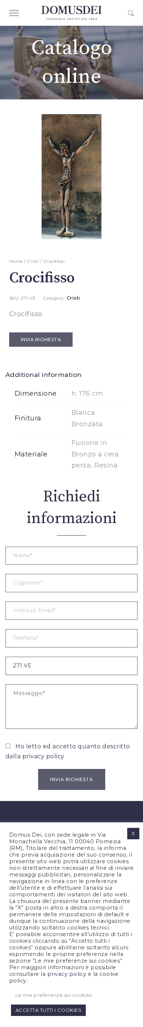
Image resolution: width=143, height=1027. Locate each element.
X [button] (133, 833)
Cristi (33, 261)
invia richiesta (41, 339)
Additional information (44, 374)
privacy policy (43, 756)
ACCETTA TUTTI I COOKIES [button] (48, 1010)
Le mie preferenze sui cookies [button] (53, 995)
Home (16, 261)
